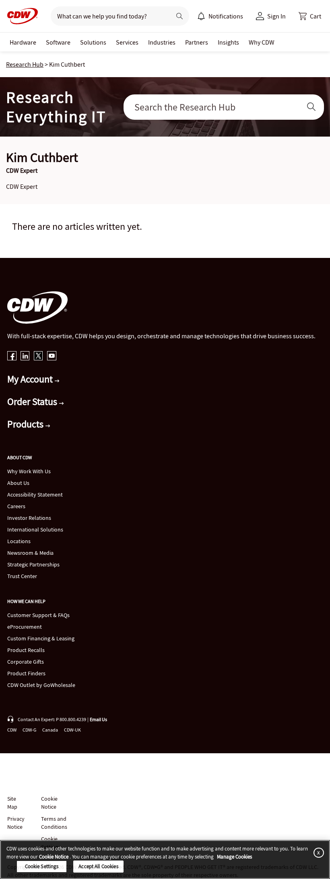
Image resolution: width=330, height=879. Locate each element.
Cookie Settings (42, 866)
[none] (23, 42)
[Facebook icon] (11, 356)
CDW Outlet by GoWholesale (41, 685)
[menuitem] (201, 16)
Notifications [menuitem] (225, 16)
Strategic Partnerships (33, 564)
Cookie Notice (49, 802)
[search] (108, 16)
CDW (11, 730)
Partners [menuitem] (196, 42)
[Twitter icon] (38, 356)
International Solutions (35, 529)
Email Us (98, 719)
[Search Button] (311, 107)
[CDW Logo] (20, 16)
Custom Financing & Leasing (40, 638)
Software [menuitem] (58, 42)
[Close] (317, 852)
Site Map (12, 802)
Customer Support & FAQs (38, 615)
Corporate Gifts (25, 661)
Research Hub (24, 64)
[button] (310, 16)
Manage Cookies (234, 856)
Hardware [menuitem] (23, 42)
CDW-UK (72, 730)
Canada (50, 730)
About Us (18, 483)
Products (26, 424)
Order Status (33, 401)
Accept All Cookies (98, 866)
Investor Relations (29, 517)
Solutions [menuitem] (93, 42)
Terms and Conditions (54, 822)
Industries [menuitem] (161, 42)
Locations (19, 541)
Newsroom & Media (30, 552)
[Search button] (179, 16)
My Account (31, 379)
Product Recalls (26, 650)
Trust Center (22, 576)
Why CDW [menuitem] (261, 42)
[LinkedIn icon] (25, 356)
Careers (16, 506)
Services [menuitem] (127, 42)
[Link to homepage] (20, 16)
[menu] (220, 16)
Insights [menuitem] (228, 42)
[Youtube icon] (51, 356)
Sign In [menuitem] (276, 16)
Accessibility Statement (35, 494)
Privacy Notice (15, 822)
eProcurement (24, 626)
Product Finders (26, 673)
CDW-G (29, 730)
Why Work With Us (29, 471)
